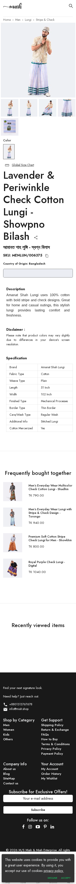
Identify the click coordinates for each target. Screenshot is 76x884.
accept (66, 878)
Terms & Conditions (55, 744)
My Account (49, 769)
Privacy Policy (51, 748)
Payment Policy (52, 753)
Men (17, 20)
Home (7, 20)
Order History (51, 773)
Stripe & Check (45, 20)
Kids (6, 734)
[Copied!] (46, 255)
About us (9, 769)
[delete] (7, 165)
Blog (6, 773)
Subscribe (38, 809)
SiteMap (9, 778)
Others (8, 739)
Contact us (10, 783)
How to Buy (49, 739)
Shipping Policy (52, 725)
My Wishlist (49, 778)
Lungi (28, 20)
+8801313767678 (20, 704)
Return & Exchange (55, 729)
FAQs (45, 734)
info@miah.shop (18, 709)
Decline (52, 878)
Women (8, 729)
